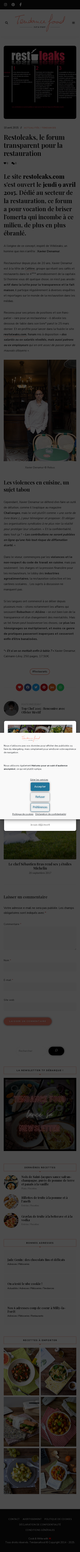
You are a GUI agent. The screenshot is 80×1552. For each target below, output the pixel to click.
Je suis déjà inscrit (40, 825)
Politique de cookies (22, 814)
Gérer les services (39, 779)
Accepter (40, 786)
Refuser (40, 797)
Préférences (40, 807)
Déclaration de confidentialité (50, 814)
